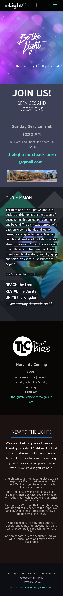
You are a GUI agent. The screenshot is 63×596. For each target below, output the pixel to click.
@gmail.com (31, 161)
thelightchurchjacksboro (31, 154)
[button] (55, 6)
